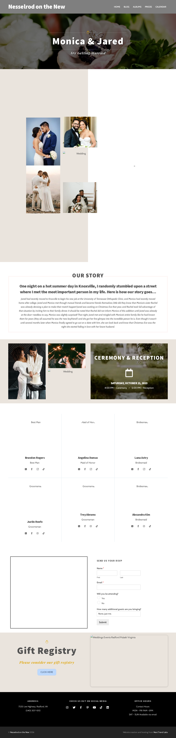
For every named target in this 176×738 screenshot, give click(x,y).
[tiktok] (101, 707)
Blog (126, 6)
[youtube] (94, 707)
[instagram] (67, 707)
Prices (148, 6)
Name (100, 568)
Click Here (47, 672)
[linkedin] (108, 707)
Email (100, 582)
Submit (103, 622)
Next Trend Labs (161, 732)
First (98, 577)
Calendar (161, 6)
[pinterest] (87, 707)
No (103, 603)
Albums (137, 6)
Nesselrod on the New (19, 732)
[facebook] (81, 707)
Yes (103, 598)
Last (121, 577)
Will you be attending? (107, 594)
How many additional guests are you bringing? (119, 609)
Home (117, 6)
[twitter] (74, 707)
